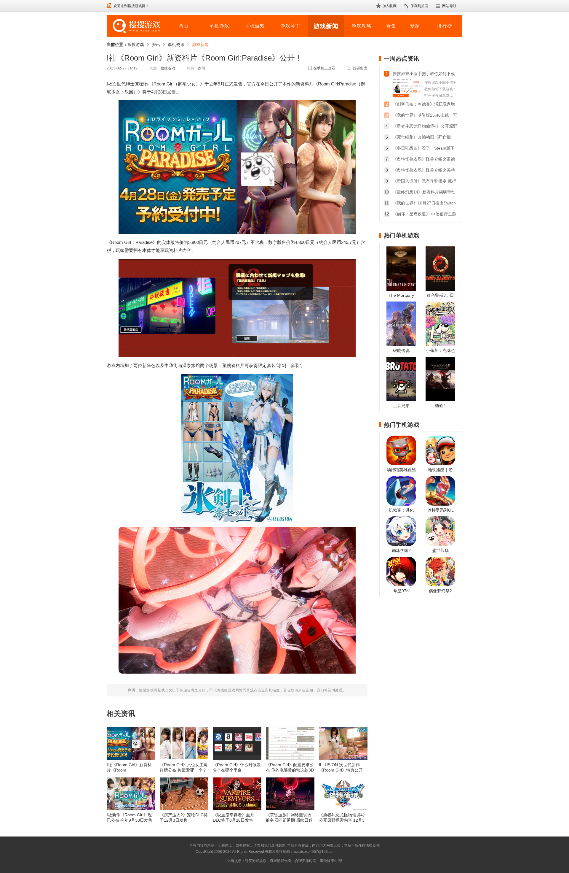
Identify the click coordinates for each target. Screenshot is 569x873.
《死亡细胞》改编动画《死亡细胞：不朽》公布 (422, 138)
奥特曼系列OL (440, 510)
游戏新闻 (326, 26)
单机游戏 (219, 25)
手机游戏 (255, 25)
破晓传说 (401, 350)
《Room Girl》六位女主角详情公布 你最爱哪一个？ (184, 767)
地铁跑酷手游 (440, 469)
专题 (415, 25)
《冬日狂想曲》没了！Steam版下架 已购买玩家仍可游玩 (424, 149)
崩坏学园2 (401, 550)
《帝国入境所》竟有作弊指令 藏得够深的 (424, 182)
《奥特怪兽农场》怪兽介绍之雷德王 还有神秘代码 (424, 160)
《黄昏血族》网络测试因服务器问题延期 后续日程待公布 (289, 817)
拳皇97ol (401, 590)
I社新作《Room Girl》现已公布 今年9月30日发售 (129, 817)
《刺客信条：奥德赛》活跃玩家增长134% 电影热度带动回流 (424, 105)
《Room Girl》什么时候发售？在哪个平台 (237, 767)
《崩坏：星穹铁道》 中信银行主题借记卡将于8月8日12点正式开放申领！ (424, 215)
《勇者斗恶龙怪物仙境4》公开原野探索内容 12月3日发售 (343, 817)
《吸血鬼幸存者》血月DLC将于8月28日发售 (233, 817)
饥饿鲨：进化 (401, 510)
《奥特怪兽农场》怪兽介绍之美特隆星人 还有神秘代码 (424, 171)
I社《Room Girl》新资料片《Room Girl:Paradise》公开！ (129, 767)
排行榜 (444, 25)
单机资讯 (176, 44)
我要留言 (360, 68)
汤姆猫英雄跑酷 (401, 469)
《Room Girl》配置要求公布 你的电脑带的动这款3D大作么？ (290, 767)
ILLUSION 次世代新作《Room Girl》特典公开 (341, 767)
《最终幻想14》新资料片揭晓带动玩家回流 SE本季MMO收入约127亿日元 (424, 193)
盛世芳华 (440, 550)
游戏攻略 (361, 25)
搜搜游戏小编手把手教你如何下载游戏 (424, 74)
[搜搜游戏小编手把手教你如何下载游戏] (407, 89)
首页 (184, 25)
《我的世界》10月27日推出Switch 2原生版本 (424, 204)
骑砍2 (440, 405)
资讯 (156, 44)
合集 (391, 25)
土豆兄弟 (401, 405)
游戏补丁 (290, 25)
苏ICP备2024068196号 (355, 852)
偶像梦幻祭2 (440, 590)
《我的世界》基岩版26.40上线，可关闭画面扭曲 (425, 116)
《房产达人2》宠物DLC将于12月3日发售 (184, 817)
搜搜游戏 (135, 44)
